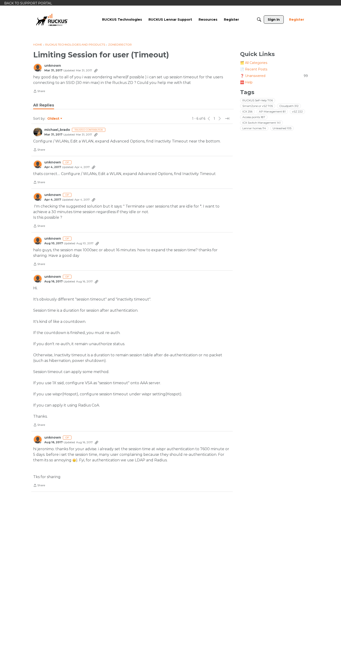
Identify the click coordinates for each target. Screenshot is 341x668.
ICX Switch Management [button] (261, 122)
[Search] (259, 19)
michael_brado (57, 130)
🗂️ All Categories (253, 63)
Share (39, 91)
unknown (52, 66)
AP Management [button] (272, 111)
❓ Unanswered (274, 76)
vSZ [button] (297, 111)
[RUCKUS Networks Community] (52, 19)
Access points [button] (253, 117)
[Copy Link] (96, 70)
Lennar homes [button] (254, 128)
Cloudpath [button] (289, 106)
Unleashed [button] (282, 128)
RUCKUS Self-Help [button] (257, 100)
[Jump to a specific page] (227, 118)
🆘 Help (246, 82)
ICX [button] (247, 111)
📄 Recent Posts (253, 69)
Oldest (53, 118)
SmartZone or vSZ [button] (257, 106)
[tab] (43, 105)
